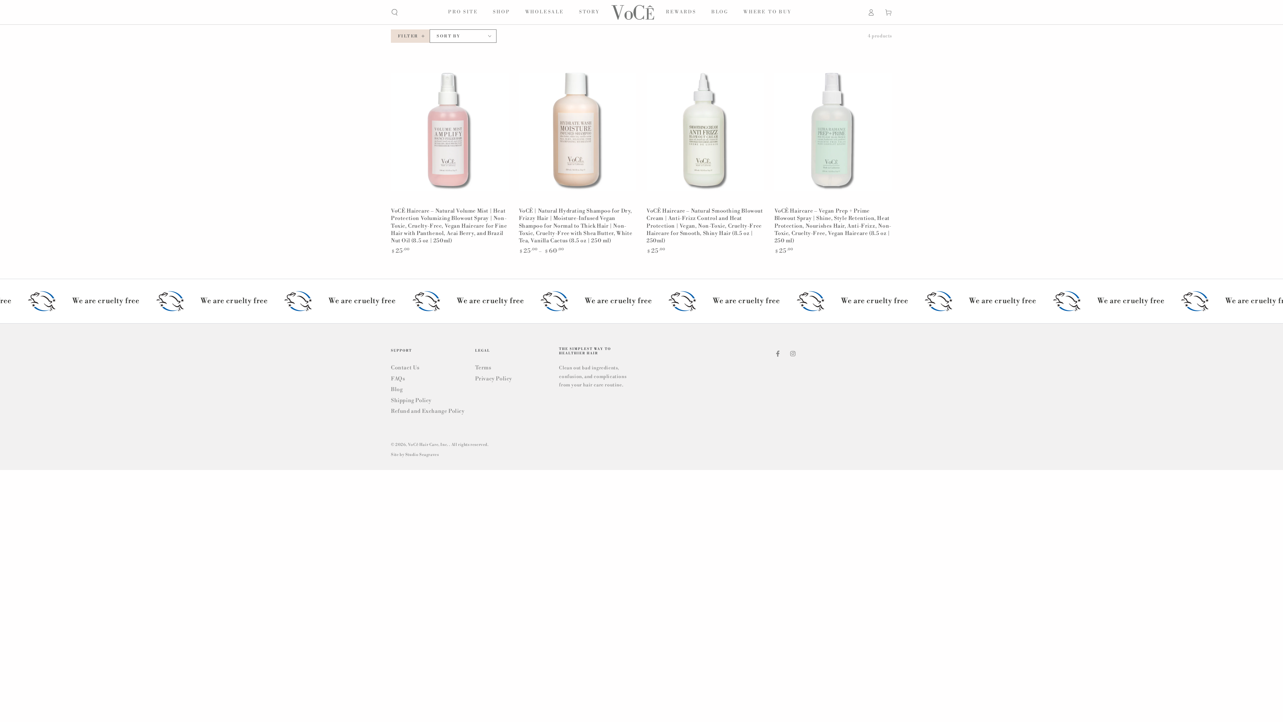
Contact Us (405, 367)
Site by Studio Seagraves (415, 454)
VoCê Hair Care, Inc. (428, 444)
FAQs (398, 378)
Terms (483, 367)
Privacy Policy (493, 378)
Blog (397, 389)
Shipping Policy (411, 400)
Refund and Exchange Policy (428, 411)
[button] (394, 12)
